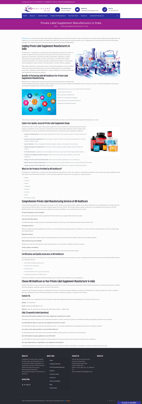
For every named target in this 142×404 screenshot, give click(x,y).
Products (52, 370)
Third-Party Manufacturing (57, 367)
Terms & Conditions (55, 381)
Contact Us (53, 377)
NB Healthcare (26, 38)
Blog (51, 384)
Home (55, 26)
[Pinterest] (114, 400)
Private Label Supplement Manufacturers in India (74, 26)
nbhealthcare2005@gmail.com (90, 10)
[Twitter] (110, 400)
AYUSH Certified (65, 10)
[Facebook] (107, 400)
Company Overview (55, 364)
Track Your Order (54, 374)
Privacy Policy (53, 388)
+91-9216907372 (113, 10)
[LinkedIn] (112, 400)
